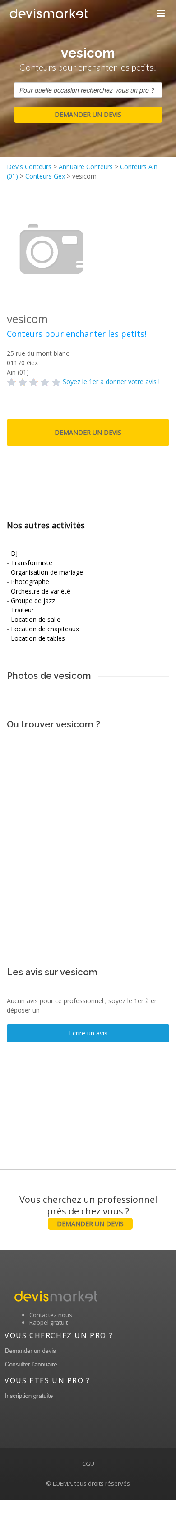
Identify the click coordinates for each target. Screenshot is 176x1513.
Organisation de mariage (47, 572)
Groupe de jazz (33, 600)
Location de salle (35, 619)
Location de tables (38, 638)
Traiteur (22, 610)
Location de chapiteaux (45, 629)
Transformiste (31, 562)
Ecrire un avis (88, 1033)
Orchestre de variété (40, 591)
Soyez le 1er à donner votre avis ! (111, 381)
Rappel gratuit (48, 1322)
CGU (88, 1463)
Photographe (30, 581)
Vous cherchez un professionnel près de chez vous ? (88, 1210)
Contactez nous (50, 1315)
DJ (14, 553)
